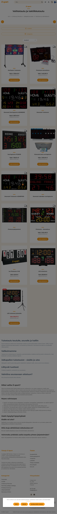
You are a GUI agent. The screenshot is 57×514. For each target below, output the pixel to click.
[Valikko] (45, 2)
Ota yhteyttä (33, 464)
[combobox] (27, 2)
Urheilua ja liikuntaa (6, 483)
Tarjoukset (4, 479)
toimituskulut (28, 512)
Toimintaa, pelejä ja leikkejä (8, 485)
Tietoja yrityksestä (34, 462)
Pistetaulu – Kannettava (43, 229)
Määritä (24, 504)
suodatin (29, 28)
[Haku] (42, 2)
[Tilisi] (48, 2)
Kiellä (16, 504)
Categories (29, 34)
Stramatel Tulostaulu (43, 112)
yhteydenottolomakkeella (38, 508)
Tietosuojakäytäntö (35, 456)
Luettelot (32, 460)
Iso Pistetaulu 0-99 (14, 271)
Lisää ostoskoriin (14, 80)
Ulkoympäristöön (5, 489)
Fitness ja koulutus (6, 487)
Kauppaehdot (33, 454)
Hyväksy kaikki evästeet (37, 504)
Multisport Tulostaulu (14, 70)
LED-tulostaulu (42, 271)
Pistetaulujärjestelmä (14, 229)
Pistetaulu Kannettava (42, 70)
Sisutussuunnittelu (6, 492)
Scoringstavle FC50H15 (14, 154)
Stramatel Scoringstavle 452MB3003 (14, 112)
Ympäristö (32, 458)
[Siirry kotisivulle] (4, 2)
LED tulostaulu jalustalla (14, 313)
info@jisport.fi (33, 490)
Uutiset (3, 481)
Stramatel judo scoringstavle (42, 154)
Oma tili (32, 466)
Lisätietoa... (28, 501)
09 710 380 (32, 488)
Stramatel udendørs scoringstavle (43, 196)
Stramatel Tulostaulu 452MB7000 (14, 196)
